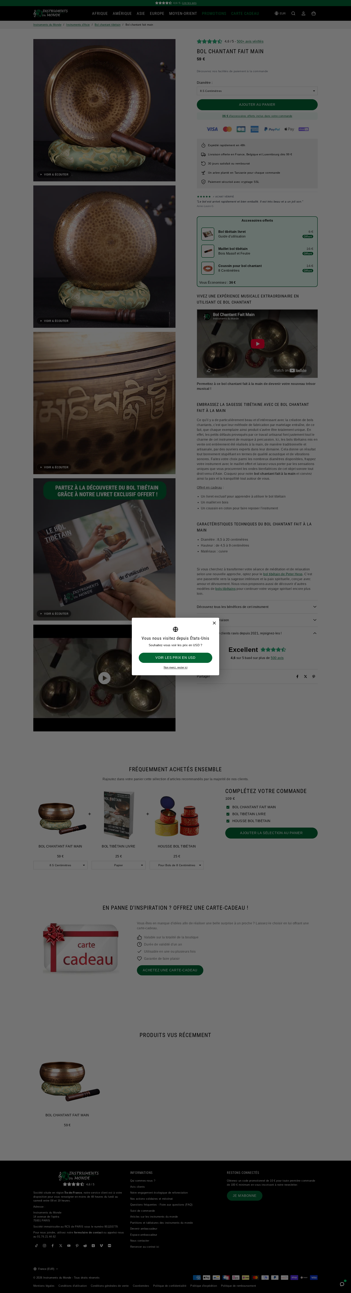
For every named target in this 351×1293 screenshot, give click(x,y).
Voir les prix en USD (175, 657)
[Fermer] (214, 623)
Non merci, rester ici (175, 667)
